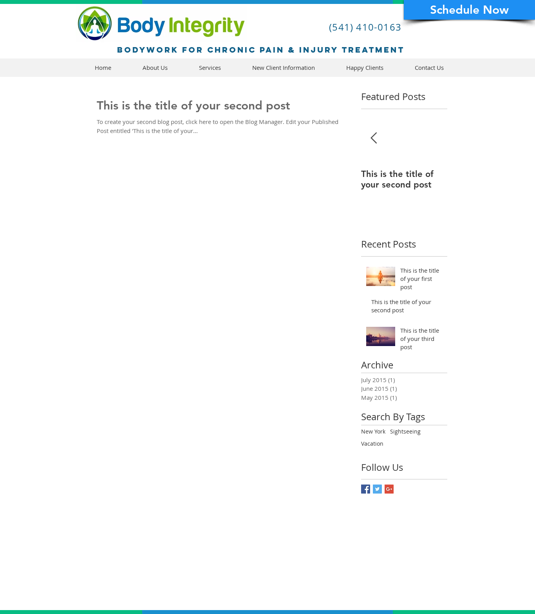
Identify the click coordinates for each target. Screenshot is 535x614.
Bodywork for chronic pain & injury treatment (261, 50)
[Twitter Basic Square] (377, 489)
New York (373, 431)
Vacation (372, 443)
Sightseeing (405, 431)
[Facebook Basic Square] (365, 489)
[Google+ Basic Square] (389, 489)
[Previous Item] (373, 138)
